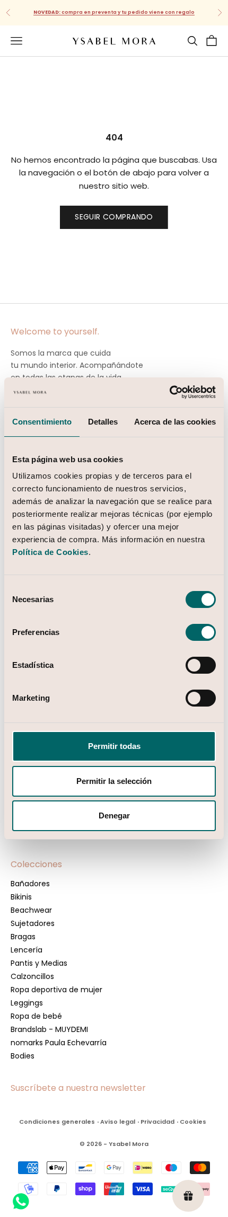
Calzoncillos (32, 976)
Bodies (22, 1056)
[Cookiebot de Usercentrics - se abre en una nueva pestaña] (169, 392)
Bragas (23, 936)
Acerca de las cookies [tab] (175, 421)
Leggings (27, 1003)
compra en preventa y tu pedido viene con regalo (114, 12)
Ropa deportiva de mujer (56, 989)
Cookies (193, 1121)
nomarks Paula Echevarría (59, 1042)
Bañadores (30, 883)
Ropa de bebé (36, 1016)
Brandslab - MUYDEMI (49, 1029)
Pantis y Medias (39, 963)
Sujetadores (33, 923)
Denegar (114, 815)
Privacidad (157, 1121)
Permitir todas (114, 746)
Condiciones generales (57, 1121)
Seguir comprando (114, 216)
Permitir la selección (114, 781)
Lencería (26, 950)
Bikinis (21, 897)
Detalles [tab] (103, 421)
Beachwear (31, 910)
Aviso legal (117, 1121)
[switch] (201, 632)
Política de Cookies (50, 552)
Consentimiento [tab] (42, 421)
